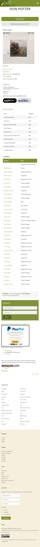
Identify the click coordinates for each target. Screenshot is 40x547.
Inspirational (23, 402)
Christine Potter (8, 250)
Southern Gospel (24, 421)
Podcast (6, 512)
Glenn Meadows (8, 232)
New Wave (23, 410)
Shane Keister (7, 213)
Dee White (7, 276)
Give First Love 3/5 (15, 88)
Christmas (4, 394)
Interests (3, 507)
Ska (2, 421)
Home (3, 438)
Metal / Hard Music (25, 408)
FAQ (2, 474)
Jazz (21, 405)
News (2, 441)
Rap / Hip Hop (5, 418)
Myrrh (8, 71)
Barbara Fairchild (8, 190)
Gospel (3, 402)
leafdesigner (8, 350)
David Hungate (8, 202)
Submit (3, 457)
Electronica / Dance (25, 397)
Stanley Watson (8, 265)
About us (3, 471)
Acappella (4, 389)
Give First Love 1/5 (12, 88)
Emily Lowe (7, 217)
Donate (3, 461)
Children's (22, 391)
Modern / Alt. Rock (6, 410)
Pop (21, 413)
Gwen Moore (7, 235)
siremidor (7, 354)
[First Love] (18, 48)
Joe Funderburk (8, 194)
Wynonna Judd (8, 209)
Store (2, 472)
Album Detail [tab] (20, 19)
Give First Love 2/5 (14, 88)
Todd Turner (7, 261)
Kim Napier (7, 243)
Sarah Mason (7, 224)
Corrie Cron (7, 183)
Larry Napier (7, 246)
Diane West (7, 269)
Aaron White (7, 273)
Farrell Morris (7, 239)
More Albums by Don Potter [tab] (20, 24)
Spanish (3, 424)
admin (11, 293)
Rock (21, 418)
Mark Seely (7, 254)
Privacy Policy (5, 476)
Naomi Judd (7, 205)
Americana (23, 389)
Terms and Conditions (7, 480)
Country (3, 397)
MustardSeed (6, 295)
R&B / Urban (23, 416)
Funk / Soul (23, 399)
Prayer (3, 455)
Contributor (7, 514)
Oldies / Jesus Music (6, 413)
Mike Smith (7, 258)
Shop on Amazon (6, 453)
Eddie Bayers (7, 168)
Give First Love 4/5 (17, 88)
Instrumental (5, 405)
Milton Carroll (7, 175)
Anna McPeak (7, 228)
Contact (3, 459)
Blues (2, 391)
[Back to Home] (7, 3)
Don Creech (7, 179)
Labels (3, 440)
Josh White (7, 280)
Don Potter (9, 69)
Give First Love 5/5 (18, 88)
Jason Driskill (7, 187)
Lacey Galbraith (8, 198)
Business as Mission (6, 451)
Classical (22, 394)
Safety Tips (4, 478)
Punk (2, 416)
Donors (3, 482)
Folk (2, 399)
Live (2, 408)
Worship (22, 424)
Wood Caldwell (8, 172)
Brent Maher (7, 220)
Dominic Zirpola (8, 284)
